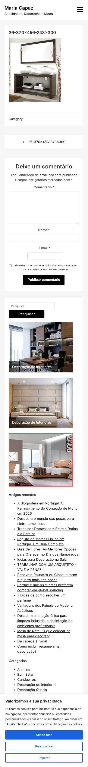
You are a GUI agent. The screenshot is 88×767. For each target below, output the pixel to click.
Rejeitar (44, 758)
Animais (23, 669)
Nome (44, 230)
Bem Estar (25, 674)
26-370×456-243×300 (46, 142)
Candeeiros (26, 679)
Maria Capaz (18, 8)
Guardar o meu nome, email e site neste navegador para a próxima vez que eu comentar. (46, 267)
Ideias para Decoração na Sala (42, 559)
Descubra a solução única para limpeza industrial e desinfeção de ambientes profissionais (44, 620)
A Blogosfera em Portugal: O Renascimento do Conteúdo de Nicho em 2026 (47, 508)
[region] (44, 730)
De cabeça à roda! (32, 641)
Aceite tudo (44, 735)
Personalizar (44, 746)
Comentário (44, 187)
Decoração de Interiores (36, 684)
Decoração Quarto (32, 690)
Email (44, 248)
